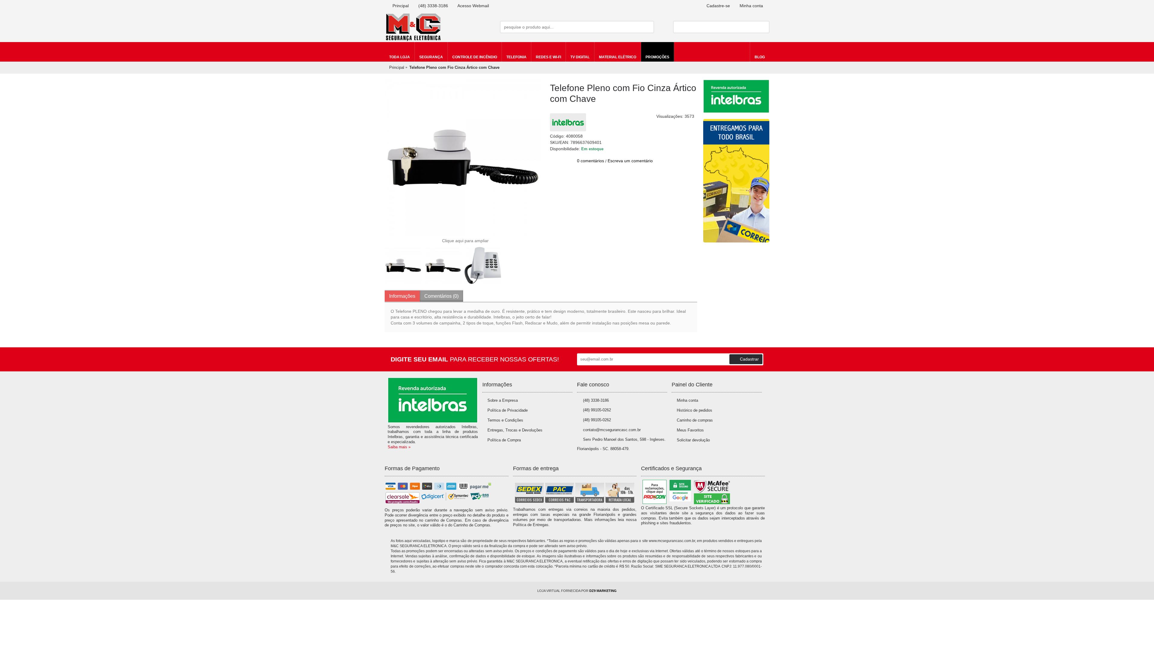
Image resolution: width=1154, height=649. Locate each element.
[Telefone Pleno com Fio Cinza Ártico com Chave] (463, 158)
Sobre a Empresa (502, 400)
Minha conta (687, 400)
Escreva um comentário (630, 160)
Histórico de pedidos (694, 410)
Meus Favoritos (690, 430)
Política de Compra (504, 440)
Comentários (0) (441, 296)
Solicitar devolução (693, 440)
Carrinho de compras (695, 420)
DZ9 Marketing (603, 591)
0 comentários (590, 160)
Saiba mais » (399, 447)
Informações (402, 296)
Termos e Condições (505, 420)
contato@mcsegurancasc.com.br (612, 430)
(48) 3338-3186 (596, 400)
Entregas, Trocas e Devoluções (514, 430)
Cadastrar (749, 359)
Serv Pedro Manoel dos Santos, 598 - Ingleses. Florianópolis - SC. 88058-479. (621, 444)
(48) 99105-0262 (597, 410)
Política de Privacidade (507, 410)
